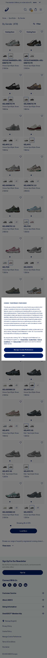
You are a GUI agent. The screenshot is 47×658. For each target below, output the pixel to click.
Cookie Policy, (33, 339)
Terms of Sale (17, 341)
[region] (23, 329)
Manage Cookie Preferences (23, 349)
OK (23, 355)
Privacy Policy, (24, 339)
